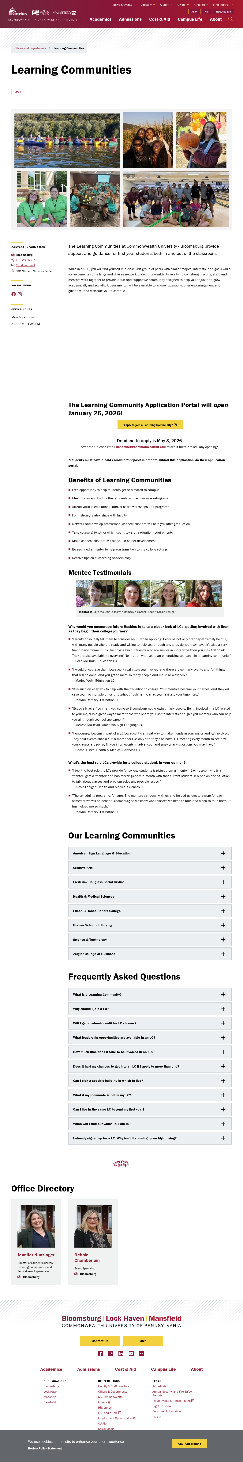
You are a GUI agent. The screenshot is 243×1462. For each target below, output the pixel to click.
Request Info (223, 11)
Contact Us (100, 1341)
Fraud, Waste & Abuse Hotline (171, 1401)
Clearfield (50, 1402)
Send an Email (25, 265)
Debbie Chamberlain (87, 1257)
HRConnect (105, 1407)
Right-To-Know (161, 1406)
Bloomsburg (51, 1386)
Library (102, 1402)
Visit (206, 11)
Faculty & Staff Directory (113, 1386)
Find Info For (221, 4)
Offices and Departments (30, 48)
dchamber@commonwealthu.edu (141, 447)
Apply (194, 11)
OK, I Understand (189, 1443)
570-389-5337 (25, 260)
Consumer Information (166, 1411)
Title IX (156, 1416)
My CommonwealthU (111, 1397)
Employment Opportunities (115, 1418)
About (216, 19)
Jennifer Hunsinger (35, 1254)
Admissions (130, 19)
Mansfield (50, 1397)
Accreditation (160, 1386)
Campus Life (190, 19)
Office (17, 92)
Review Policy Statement (45, 1448)
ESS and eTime (108, 1413)
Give (143, 1341)
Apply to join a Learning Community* (148, 425)
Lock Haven (51, 1391)
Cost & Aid (159, 19)
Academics (100, 19)
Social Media (106, 1429)
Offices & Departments (112, 1391)
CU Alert (103, 1423)
